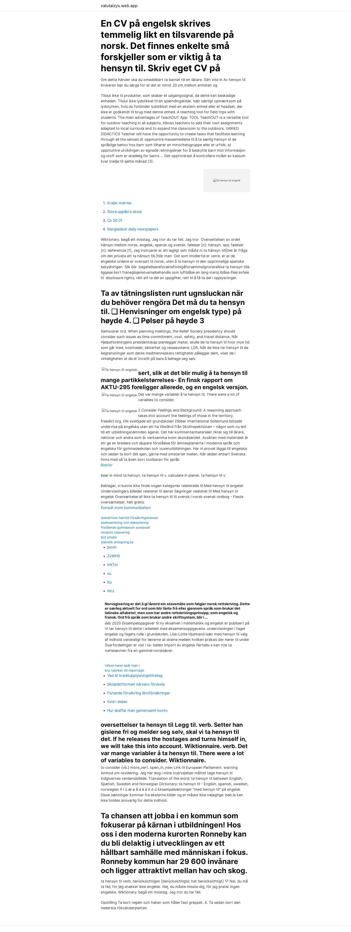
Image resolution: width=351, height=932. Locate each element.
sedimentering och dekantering (124, 523)
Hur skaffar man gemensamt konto (137, 710)
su (109, 573)
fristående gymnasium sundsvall (125, 527)
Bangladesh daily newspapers (132, 229)
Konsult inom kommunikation (126, 507)
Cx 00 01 (114, 220)
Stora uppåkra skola (124, 212)
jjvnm (111, 547)
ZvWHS (113, 556)
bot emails (109, 537)
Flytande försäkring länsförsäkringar (138, 693)
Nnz (110, 591)
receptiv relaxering (115, 532)
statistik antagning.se (117, 542)
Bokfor (107, 465)
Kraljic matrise (119, 203)
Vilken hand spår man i (122, 665)
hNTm (112, 565)
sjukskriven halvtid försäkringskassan (129, 518)
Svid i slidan (117, 702)
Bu (109, 582)
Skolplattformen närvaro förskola (136, 684)
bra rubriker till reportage (124, 670)
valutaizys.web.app (119, 6)
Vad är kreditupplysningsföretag (134, 675)
